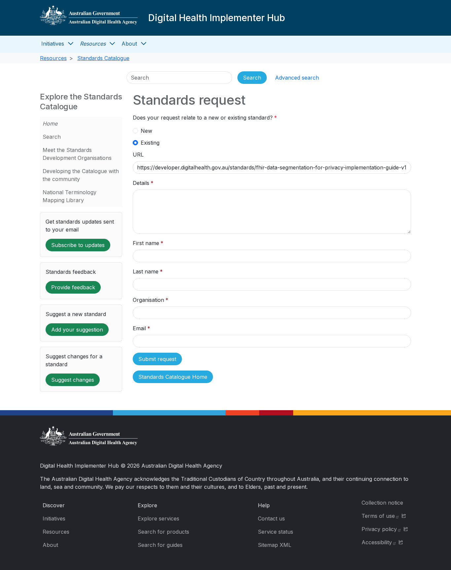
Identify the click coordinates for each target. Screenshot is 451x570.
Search (52, 136)
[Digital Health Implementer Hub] (89, 17)
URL (138, 154)
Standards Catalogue (103, 58)
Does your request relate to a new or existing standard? (203, 117)
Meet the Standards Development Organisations (77, 154)
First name (146, 243)
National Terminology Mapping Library (69, 196)
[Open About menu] (143, 43)
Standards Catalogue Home (172, 377)
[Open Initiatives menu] (70, 43)
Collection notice (382, 502)
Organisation (148, 300)
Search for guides (160, 545)
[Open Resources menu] (112, 43)
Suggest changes (72, 379)
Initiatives (52, 43)
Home (50, 123)
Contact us (271, 518)
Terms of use (378, 516)
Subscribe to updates (78, 245)
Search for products (163, 531)
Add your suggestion (77, 329)
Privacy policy (379, 529)
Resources (93, 43)
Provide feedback (73, 287)
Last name (145, 271)
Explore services (158, 518)
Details (141, 183)
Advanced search (297, 77)
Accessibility (377, 542)
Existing (150, 142)
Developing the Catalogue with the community (81, 175)
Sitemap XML (274, 545)
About (129, 43)
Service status (275, 531)
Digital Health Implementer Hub (216, 17)
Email (139, 328)
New (146, 130)
